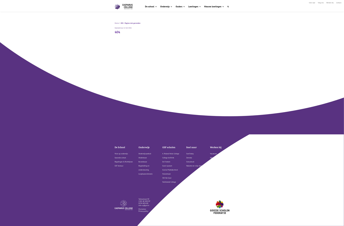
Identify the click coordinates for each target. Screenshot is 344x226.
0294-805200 (143, 203)
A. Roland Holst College (170, 154)
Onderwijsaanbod (144, 154)
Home (117, 23)
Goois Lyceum (167, 166)
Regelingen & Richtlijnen (124, 162)
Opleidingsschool (216, 158)
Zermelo (189, 158)
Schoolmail (190, 162)
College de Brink (168, 158)
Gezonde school (120, 158)
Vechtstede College (169, 182)
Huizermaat (166, 174)
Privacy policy (143, 211)
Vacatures (213, 154)
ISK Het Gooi (166, 178)
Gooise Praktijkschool (170, 170)
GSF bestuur (119, 166)
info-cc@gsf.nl (143, 205)
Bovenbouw (142, 162)
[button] (228, 6)
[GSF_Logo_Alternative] (219, 201)
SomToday (190, 154)
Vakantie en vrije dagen (194, 166)
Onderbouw (142, 158)
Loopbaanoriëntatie (145, 174)
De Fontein (166, 162)
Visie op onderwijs (121, 154)
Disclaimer (142, 209)
